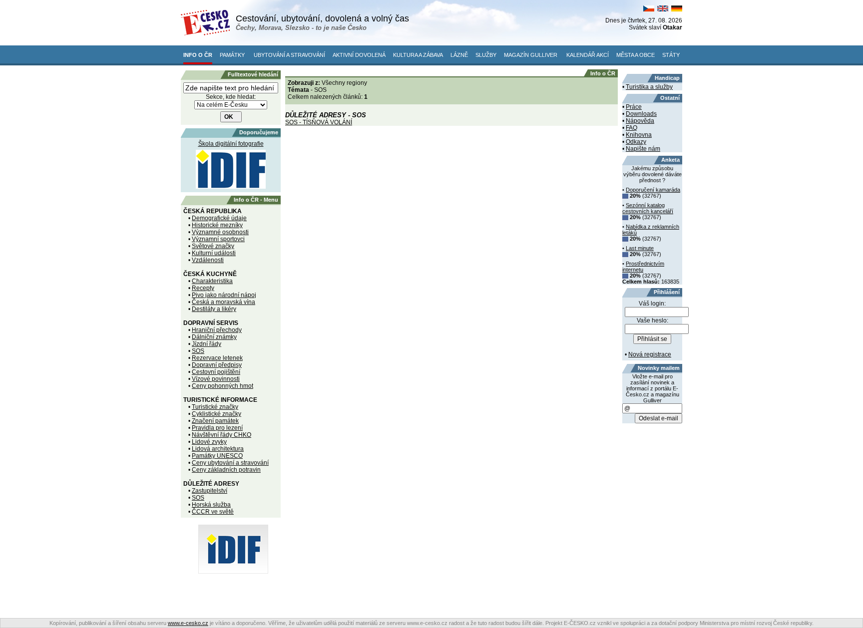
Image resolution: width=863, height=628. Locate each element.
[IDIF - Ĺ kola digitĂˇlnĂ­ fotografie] (233, 571)
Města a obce (635, 55)
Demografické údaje (219, 218)
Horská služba (211, 504)
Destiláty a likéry (214, 309)
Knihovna (639, 134)
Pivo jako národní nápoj (224, 295)
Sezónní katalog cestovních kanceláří (647, 208)
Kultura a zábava (418, 55)
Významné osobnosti (220, 232)
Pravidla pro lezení (217, 427)
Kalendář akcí (587, 55)
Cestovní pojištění (216, 371)
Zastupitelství (209, 490)
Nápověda (640, 120)
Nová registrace (649, 354)
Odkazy (636, 141)
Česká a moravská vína (223, 302)
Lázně (459, 55)
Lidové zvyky (209, 441)
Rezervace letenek (217, 357)
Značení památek (215, 420)
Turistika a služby (649, 86)
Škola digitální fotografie (231, 143)
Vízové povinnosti (216, 378)
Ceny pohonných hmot (222, 385)
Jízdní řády (206, 343)
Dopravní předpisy (217, 364)
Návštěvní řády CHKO (221, 434)
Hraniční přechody (217, 329)
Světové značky (213, 246)
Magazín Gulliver (530, 55)
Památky (232, 55)
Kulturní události (214, 253)
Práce (634, 106)
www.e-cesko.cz (188, 623)
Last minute (640, 248)
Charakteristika (212, 281)
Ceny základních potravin (226, 469)
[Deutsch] (676, 9)
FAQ (631, 127)
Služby (485, 55)
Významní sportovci (218, 239)
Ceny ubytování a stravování (230, 462)
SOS (198, 350)
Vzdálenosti (208, 260)
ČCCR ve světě (213, 511)
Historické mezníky (217, 225)
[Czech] (648, 9)
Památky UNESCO (217, 455)
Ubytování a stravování (289, 55)
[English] (662, 9)
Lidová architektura (218, 448)
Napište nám (643, 148)
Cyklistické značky (216, 413)
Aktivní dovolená (359, 55)
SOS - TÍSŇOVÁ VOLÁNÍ (318, 122)
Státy (671, 55)
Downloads (641, 113)
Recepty (203, 288)
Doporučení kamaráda (653, 190)
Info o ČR (197, 55)
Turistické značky (215, 406)
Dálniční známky (214, 336)
